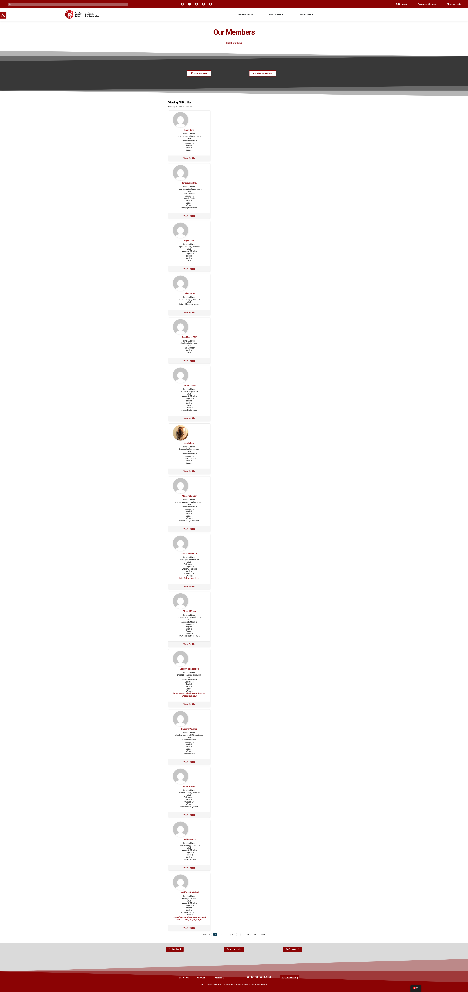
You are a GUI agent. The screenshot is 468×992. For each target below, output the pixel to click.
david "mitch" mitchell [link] (189, 892)
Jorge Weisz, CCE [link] (189, 183)
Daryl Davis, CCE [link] (189, 337)
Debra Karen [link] (189, 293)
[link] (3, 15)
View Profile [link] (189, 158)
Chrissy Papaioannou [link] (189, 669)
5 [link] (238, 934)
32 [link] (247, 934)
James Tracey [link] (189, 385)
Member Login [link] (454, 4)
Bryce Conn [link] (189, 240)
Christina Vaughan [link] (189, 729)
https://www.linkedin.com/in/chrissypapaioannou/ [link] (189, 694)
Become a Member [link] (427, 4)
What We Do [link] (275, 14)
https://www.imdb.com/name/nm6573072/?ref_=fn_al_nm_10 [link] (189, 918)
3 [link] (226, 934)
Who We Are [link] (244, 14)
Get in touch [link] (401, 4)
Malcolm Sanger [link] (189, 496)
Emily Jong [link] (189, 130)
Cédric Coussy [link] (189, 839)
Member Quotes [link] (234, 43)
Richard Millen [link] (189, 611)
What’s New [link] (305, 14)
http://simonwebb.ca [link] (189, 578)
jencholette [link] (189, 443)
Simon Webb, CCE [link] (189, 553)
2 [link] (221, 934)
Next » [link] (263, 934)
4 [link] (232, 934)
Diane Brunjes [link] (189, 786)
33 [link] (255, 934)
